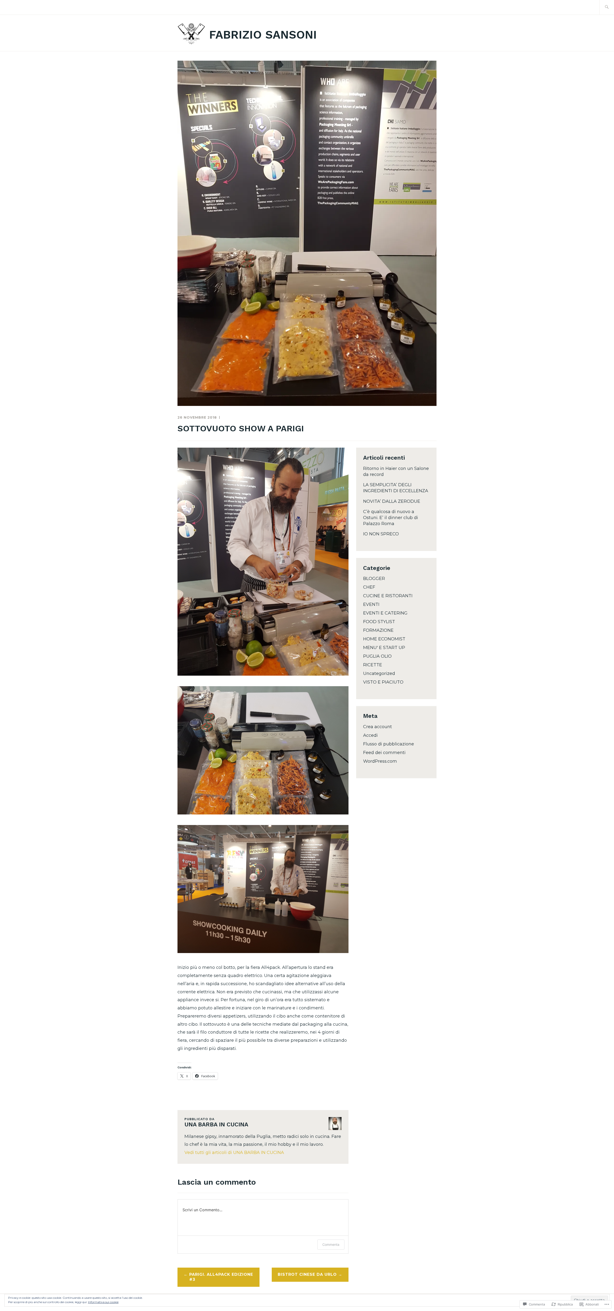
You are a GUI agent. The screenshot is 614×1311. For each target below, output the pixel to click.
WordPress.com (380, 761)
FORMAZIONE (378, 630)
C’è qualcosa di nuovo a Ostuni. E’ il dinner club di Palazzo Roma (390, 517)
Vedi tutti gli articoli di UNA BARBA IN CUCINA (234, 1152)
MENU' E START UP (384, 647)
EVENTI (371, 604)
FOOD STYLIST (379, 621)
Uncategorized (379, 673)
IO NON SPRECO (381, 534)
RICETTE (372, 664)
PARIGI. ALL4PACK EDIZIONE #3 (221, 1277)
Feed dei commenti (384, 752)
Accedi (370, 735)
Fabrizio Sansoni (263, 34)
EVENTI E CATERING (385, 613)
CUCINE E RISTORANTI (388, 595)
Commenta (330, 1244)
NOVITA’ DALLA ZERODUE (391, 501)
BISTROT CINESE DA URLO (307, 1274)
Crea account (377, 726)
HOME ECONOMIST (384, 639)
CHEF (369, 587)
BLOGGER (374, 578)
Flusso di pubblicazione (388, 744)
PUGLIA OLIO (377, 656)
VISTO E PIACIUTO (383, 682)
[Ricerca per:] (606, 7)
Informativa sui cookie (103, 1302)
